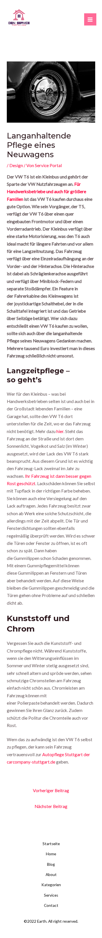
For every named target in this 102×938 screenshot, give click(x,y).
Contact (51, 905)
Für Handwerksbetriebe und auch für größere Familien (46, 192)
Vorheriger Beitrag (51, 790)
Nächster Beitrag (51, 806)
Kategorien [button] (51, 884)
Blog (51, 864)
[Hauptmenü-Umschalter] (90, 19)
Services (51, 895)
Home (51, 854)
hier (59, 431)
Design (16, 165)
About (51, 874)
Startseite (51, 843)
